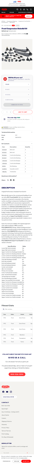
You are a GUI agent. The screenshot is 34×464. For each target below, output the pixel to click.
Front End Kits (5, 22)
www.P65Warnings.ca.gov (8, 128)
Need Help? (5, 409)
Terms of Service (6, 431)
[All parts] (30, 9)
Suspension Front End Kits (24, 21)
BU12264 (4, 155)
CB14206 (4, 163)
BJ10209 (4, 149)
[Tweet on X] (8, 180)
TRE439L (4, 171)
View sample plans (6, 35)
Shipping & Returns (7, 421)
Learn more (22, 5)
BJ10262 (4, 152)
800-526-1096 (17, 374)
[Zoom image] (17, 54)
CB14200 (4, 160)
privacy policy (23, 458)
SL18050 (4, 169)
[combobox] (17, 84)
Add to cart (22, 112)
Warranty (4, 424)
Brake (3, 12)
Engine (12, 12)
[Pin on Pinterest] (14, 180)
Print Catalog (5, 434)
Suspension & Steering (25, 12)
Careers (4, 418)
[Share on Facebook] (11, 180)
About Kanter (5, 415)
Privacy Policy (5, 427)
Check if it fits (17, 104)
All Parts (3, 21)
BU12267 (4, 158)
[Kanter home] (3, 16)
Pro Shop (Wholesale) (7, 437)
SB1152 (4, 166)
